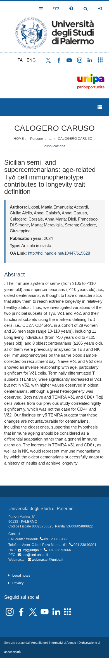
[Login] (100, 8)
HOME (19, 139)
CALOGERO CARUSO (54, 128)
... (50, 139)
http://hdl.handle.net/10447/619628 (59, 253)
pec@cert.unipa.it (35, 555)
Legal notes (21, 575)
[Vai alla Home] (54, 27)
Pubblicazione (54, 146)
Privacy (17, 583)
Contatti (14, 534)
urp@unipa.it (31, 550)
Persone (36, 139)
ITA (19, 60)
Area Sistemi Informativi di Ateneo (53, 642)
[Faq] (71, 8)
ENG (31, 60)
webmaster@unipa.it (47, 560)
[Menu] (99, 107)
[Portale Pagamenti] (56, 8)
